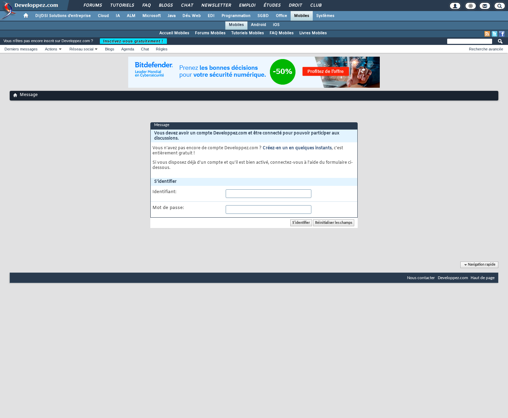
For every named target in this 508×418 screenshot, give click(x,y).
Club (315, 5)
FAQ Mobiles (282, 33)
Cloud (103, 15)
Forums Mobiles (210, 33)
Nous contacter (421, 278)
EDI (211, 15)
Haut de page (483, 278)
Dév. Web (191, 15)
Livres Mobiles (313, 33)
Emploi (247, 5)
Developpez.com (453, 278)
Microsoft (151, 15)
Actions (51, 49)
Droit (295, 5)
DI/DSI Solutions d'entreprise (63, 15)
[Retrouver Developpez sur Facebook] (502, 34)
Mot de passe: (168, 208)
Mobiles (301, 15)
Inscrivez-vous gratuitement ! (133, 41)
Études (272, 5)
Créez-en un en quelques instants (297, 148)
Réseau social (81, 49)
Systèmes (325, 15)
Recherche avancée (486, 49)
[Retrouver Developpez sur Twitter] (494, 34)
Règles (162, 49)
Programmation (236, 15)
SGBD (263, 15)
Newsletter (215, 5)
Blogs (165, 5)
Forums (92, 5)
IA (118, 15)
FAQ (146, 5)
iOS (276, 24)
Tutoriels (121, 5)
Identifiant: (164, 192)
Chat (187, 5)
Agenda (127, 49)
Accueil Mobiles (174, 33)
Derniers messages (21, 49)
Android (258, 24)
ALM (131, 15)
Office (281, 15)
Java (172, 15)
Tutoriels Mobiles (247, 33)
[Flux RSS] (487, 34)
